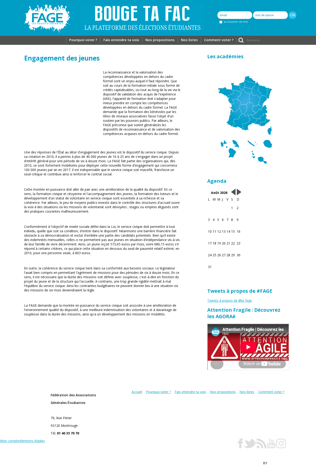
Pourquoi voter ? (83, 39)
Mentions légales (32, 441)
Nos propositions (160, 39)
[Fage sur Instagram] (281, 447)
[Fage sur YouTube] (271, 447)
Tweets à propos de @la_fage (229, 300)
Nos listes (189, 39)
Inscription (226, 7)
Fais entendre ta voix (121, 39)
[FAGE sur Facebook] (240, 447)
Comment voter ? (218, 39)
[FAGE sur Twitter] (250, 447)
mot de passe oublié (267, 22)
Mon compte (9, 441)
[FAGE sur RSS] (261, 447)
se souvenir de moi (235, 21)
